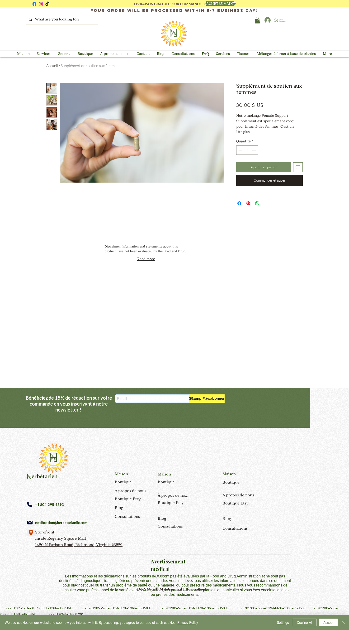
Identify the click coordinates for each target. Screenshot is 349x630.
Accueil (52, 65)
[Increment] (254, 150)
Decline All (304, 622)
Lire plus (243, 132)
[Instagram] (40, 4)
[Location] (31, 532)
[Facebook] (34, 4)
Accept (328, 622)
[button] (257, 20)
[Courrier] (30, 522)
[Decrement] (240, 150)
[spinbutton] (247, 150)
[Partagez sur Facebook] (239, 203)
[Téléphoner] (29, 504)
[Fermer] (343, 622)
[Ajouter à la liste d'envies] (298, 167)
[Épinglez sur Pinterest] (248, 203)
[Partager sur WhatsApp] (257, 203)
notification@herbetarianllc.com (61, 522)
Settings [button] (283, 622)
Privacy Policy (187, 622)
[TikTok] (47, 4)
